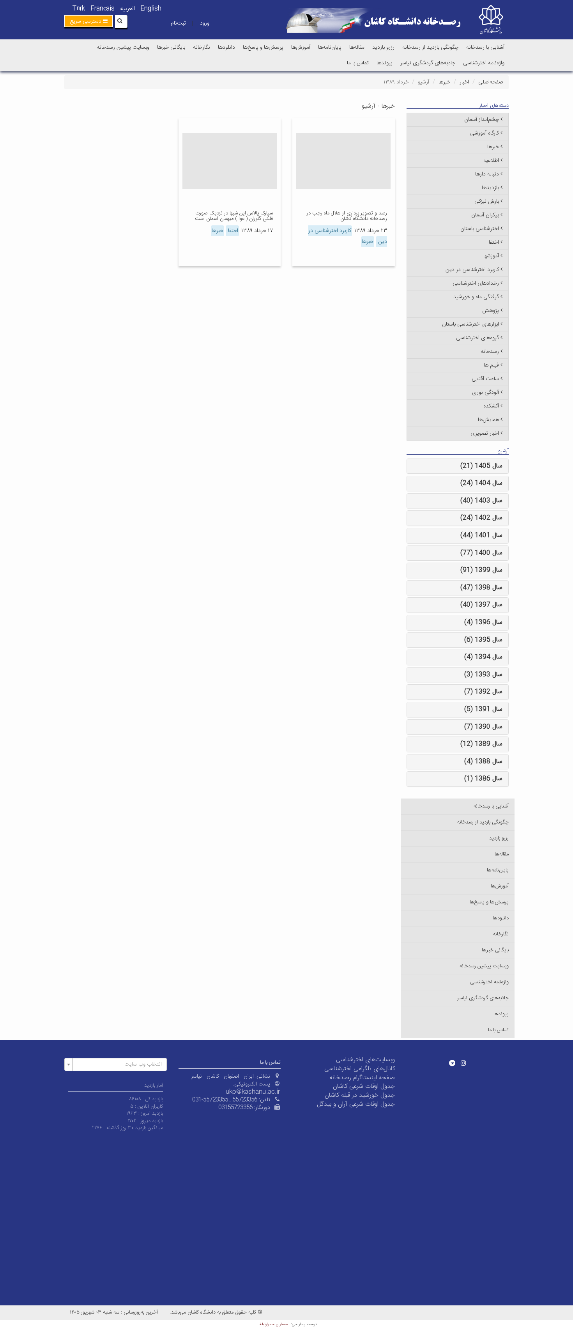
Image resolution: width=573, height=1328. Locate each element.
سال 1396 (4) (483, 622)
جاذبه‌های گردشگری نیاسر (427, 63)
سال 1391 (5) (483, 709)
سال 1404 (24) (481, 483)
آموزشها (491, 256)
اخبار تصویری (484, 433)
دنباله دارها (487, 174)
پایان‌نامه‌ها (329, 47)
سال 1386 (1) (483, 779)
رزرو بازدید (383, 47)
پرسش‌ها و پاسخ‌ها (263, 47)
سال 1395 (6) (483, 640)
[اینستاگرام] (463, 1063)
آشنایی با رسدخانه (485, 47)
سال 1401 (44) (481, 535)
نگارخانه (201, 47)
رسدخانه (490, 351)
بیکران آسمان (485, 215)
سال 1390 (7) (483, 727)
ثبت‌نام (178, 23)
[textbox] (118, 1064)
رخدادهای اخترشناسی (476, 283)
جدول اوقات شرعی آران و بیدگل (356, 1104)
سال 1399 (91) (481, 570)
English (150, 9)
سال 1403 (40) (481, 501)
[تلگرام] (452, 1063)
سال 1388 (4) (483, 761)
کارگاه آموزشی (484, 133)
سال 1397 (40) (481, 605)
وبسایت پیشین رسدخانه (123, 47)
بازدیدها (490, 188)
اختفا (232, 230)
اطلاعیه (491, 160)
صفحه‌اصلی (490, 82)
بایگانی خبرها (171, 47)
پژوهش (490, 310)
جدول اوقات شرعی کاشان (364, 1086)
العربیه (127, 9)
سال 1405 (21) (481, 466)
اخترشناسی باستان (479, 229)
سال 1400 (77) (481, 553)
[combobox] (115, 1064)
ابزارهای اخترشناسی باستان (470, 324)
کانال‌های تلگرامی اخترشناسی (359, 1069)
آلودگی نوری (485, 392)
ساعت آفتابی (485, 379)
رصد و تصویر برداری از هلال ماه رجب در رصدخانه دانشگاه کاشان (347, 216)
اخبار (464, 82)
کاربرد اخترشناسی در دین (472, 269)
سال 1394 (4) (483, 657)
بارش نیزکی (486, 201)
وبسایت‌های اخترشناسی (365, 1060)
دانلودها (226, 47)
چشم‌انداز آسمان (481, 119)
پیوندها (385, 63)
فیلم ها (491, 365)
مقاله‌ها (356, 47)
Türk (78, 9)
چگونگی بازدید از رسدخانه (430, 47)
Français (102, 9)
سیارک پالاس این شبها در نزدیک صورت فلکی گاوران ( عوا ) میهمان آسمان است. (233, 216)
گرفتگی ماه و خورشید (476, 297)
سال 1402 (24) (481, 518)
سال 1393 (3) (483, 674)
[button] (88, 21)
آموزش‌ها (300, 47)
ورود (204, 23)
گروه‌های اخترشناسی (477, 338)
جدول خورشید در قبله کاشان (360, 1095)
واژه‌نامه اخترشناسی (483, 63)
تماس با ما (358, 63)
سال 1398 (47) (481, 588)
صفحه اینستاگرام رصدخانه (362, 1078)
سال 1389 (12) (481, 744)
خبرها (444, 82)
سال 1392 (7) (483, 692)
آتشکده (491, 406)
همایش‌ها (488, 420)
